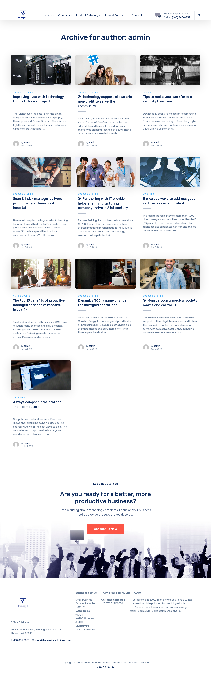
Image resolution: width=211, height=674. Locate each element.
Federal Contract (115, 15)
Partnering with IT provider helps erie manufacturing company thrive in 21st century (103, 203)
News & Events (151, 92)
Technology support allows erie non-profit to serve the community (105, 101)
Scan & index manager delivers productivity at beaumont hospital (37, 203)
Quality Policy (105, 666)
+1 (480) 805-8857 (179, 17)
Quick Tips (149, 194)
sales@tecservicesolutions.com (53, 640)
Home (48, 15)
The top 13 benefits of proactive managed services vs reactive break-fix (39, 305)
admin (27, 142)
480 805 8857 (21, 640)
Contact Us (139, 15)
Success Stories (23, 92)
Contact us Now (105, 529)
